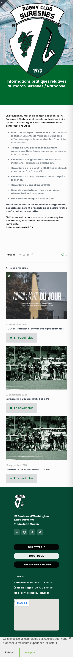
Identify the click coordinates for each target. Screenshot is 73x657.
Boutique (36, 556)
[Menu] (65, 7)
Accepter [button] (29, 652)
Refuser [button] (9, 652)
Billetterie (36, 547)
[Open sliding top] (4, 4)
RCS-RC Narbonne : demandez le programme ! (35, 328)
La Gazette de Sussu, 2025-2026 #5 (28, 399)
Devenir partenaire (36, 564)
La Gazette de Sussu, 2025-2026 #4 (28, 469)
